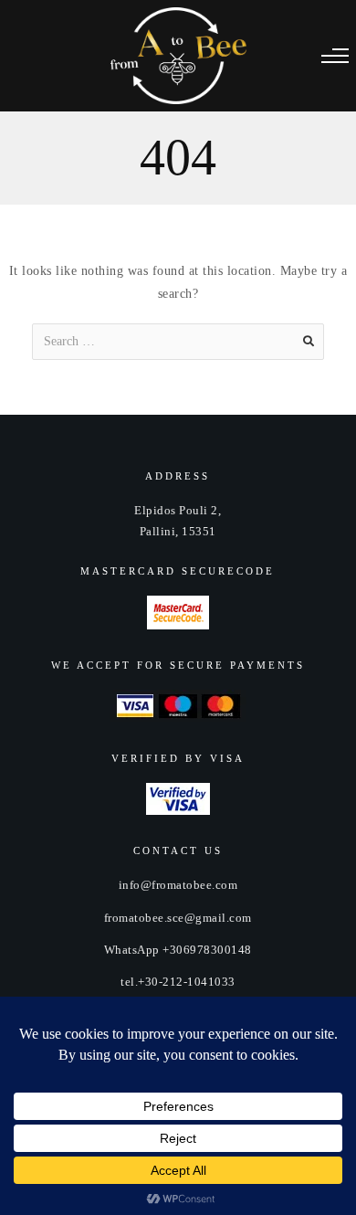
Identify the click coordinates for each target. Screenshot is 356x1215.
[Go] (308, 341)
